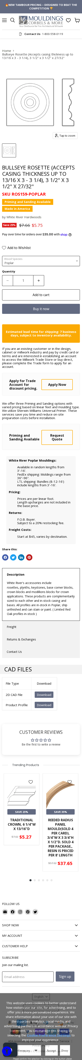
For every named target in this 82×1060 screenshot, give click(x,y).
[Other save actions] (36, 1050)
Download (44, 695)
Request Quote (57, 437)
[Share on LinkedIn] (21, 557)
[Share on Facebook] (5, 557)
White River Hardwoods (24, 217)
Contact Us (14, 652)
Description (15, 574)
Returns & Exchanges (21, 639)
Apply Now (57, 384)
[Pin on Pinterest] (29, 557)
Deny (65, 1050)
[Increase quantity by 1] (38, 280)
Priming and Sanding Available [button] (28, 202)
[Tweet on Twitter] (13, 557)
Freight (11, 627)
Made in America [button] (17, 209)
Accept (51, 1050)
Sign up (65, 976)
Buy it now (41, 309)
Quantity (8, 271)
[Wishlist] (68, 20)
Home (6, 51)
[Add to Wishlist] (31, 782)
